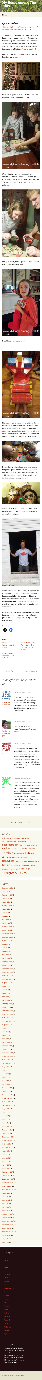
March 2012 (6, 1084)
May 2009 (5, 1204)
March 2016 (6, 923)
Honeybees (8, 860)
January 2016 (6, 930)
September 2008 (7, 1232)
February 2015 (7, 962)
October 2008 (6, 1228)
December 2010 (7, 1137)
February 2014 (7, 1004)
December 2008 (7, 1221)
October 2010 (6, 1144)
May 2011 (5, 1119)
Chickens (24, 849)
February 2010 (7, 1172)
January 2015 (6, 965)
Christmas (30, 848)
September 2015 (7, 937)
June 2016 (5, 912)
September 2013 (7, 1021)
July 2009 (5, 1197)
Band (29, 839)
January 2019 (6, 898)
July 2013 (5, 1028)
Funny (32, 853)
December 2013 (7, 1011)
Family (29, 27)
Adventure (7, 838)
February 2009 (7, 1214)
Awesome (22, 27)
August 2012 (6, 1067)
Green (12, 857)
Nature (6, 865)
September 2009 (7, 1189)
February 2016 (7, 927)
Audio (15, 839)
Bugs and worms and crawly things (28, 845)
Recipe (18, 865)
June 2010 (5, 1158)
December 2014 (7, 969)
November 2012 (7, 1056)
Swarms (8, 869)
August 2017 (6, 902)
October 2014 (6, 976)
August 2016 (6, 909)
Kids (33, 861)
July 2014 (5, 986)
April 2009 (5, 1207)
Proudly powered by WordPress (13, 1375)
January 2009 (6, 1218)
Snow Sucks (27, 865)
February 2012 (7, 1088)
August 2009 (6, 1193)
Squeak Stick (6, 643)
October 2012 (6, 1060)
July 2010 (5, 1154)
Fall (34, 848)
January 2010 (6, 1175)
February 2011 (7, 1130)
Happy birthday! (20, 857)
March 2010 (6, 1168)
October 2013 (6, 1018)
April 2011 (5, 1123)
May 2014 (5, 993)
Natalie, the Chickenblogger (6, 733)
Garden (6, 857)
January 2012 (6, 1091)
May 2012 (5, 1077)
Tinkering (18, 873)
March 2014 (6, 1000)
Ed (3, 753)
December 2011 (7, 1095)
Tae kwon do (14, 869)
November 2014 (7, 972)
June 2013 (5, 1032)
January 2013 (6, 1049)
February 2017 (7, 905)
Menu (4, 15)
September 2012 (7, 1063)
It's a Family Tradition (26, 861)
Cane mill (11, 848)
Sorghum (33, 865)
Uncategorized (9, 1330)
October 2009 (6, 1186)
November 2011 (7, 1098)
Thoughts (8, 873)
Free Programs (21, 853)
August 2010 (6, 1151)
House (17, 860)
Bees (17, 844)
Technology (24, 868)
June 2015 (5, 948)
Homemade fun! (7, 653)
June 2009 (5, 1200)
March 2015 (6, 958)
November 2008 (7, 1225)
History (27, 857)
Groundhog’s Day (28, 49)
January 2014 (6, 1007)
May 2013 (5, 1035)
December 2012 (7, 1053)
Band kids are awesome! (9, 841)
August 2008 (6, 1235)
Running (7, 1316)
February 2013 (7, 1046)
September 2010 (7, 1147)
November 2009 (7, 1182)
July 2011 (5, 1112)
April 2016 (5, 919)
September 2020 (7, 888)
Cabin (5, 848)
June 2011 (5, 1116)
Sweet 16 (7, 670)
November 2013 (7, 1014)
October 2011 (6, 1102)
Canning (17, 848)
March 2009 (6, 1211)
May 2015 (5, 951)
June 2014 (5, 990)
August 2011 (6, 1109)
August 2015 (6, 941)
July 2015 (5, 944)
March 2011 (6, 1126)
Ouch (12, 865)
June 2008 (5, 1242)
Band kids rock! (21, 842)
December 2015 (7, 934)
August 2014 (6, 983)
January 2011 (6, 1133)
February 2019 (7, 895)
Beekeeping (8, 844)
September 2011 (7, 1105)
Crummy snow (32, 670)
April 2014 (5, 997)
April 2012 (5, 1081)
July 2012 (5, 1070)
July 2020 (5, 891)
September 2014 (7, 979)
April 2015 (5, 955)
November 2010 (7, 1140)
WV (25, 873)
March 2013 (6, 1042)
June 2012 (5, 1074)
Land (37, 861)
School (22, 865)
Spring (4, 869)
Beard (31, 841)
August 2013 (6, 1025)
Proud (15, 865)
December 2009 (7, 1179)
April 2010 (5, 1165)
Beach (28, 841)
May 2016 (5, 916)
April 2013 (5, 1039)
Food (14, 853)
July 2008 (5, 1239)
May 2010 (5, 1161)
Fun (33, 27)
